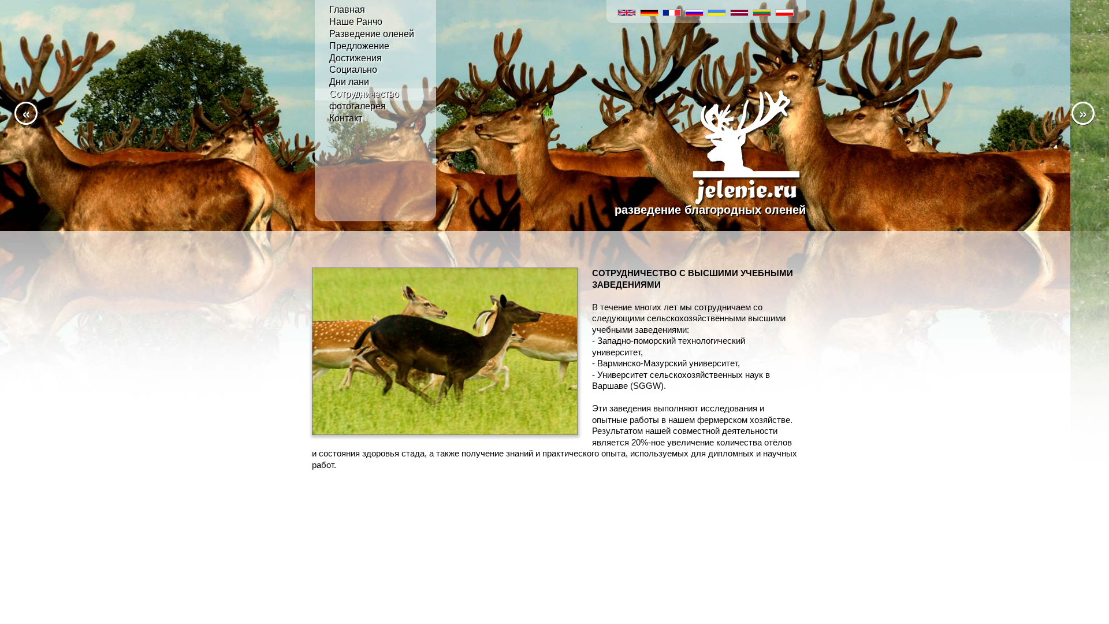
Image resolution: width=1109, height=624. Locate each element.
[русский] (694, 11)
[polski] (784, 11)
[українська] (717, 11)
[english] (627, 11)
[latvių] (739, 11)
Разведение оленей (371, 34)
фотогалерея (357, 106)
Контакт (345, 118)
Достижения (355, 58)
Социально (353, 70)
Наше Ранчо (355, 22)
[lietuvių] (762, 11)
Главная (347, 9)
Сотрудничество (364, 94)
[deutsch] (649, 11)
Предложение (359, 46)
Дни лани (349, 82)
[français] (672, 11)
